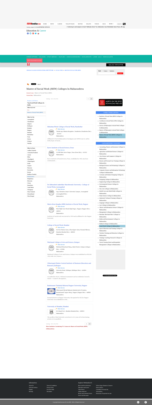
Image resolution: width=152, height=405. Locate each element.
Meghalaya (30, 178)
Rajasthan (30, 185)
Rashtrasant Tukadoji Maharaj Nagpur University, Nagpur (67, 285)
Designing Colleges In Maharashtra (109, 179)
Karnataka (30, 170)
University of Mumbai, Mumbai (58, 306)
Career (59, 24)
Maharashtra (30, 176)
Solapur (29, 141)
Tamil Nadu (30, 187)
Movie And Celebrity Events (85, 393)
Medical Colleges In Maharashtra (108, 223)
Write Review (61, 129)
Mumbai (29, 128)
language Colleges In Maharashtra (108, 203)
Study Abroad (52, 57)
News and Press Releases (84, 385)
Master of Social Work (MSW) (73, 70)
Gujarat (29, 165)
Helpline (62, 57)
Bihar (28, 157)
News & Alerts (108, 57)
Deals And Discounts (83, 395)
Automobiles (99, 391)
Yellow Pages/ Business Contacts (104, 385)
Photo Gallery (99, 387)
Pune (28, 137)
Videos (97, 24)
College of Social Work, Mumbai (58, 225)
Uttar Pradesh (31, 192)
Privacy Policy (50, 387)
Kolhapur (29, 126)
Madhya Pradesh (31, 174)
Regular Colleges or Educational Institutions (40, 70)
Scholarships (86, 57)
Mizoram (29, 181)
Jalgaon (29, 124)
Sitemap (31, 391)
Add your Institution (34, 60)
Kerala (29, 172)
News (52, 24)
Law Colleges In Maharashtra (107, 205)
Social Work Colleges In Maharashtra (109, 226)
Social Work (59, 70)
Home (45, 24)
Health (88, 24)
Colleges (42, 57)
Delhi (28, 163)
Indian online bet (82, 391)
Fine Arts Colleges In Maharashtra (108, 189)
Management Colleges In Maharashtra (109, 212)
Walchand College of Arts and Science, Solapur (63, 242)
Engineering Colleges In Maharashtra (109, 182)
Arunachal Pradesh (32, 152)
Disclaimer (49, 391)
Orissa (29, 183)
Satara (29, 139)
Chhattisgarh (31, 161)
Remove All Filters (32, 100)
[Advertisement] (76, 11)
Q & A (99, 57)
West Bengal (30, 196)
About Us (31, 385)
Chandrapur (30, 121)
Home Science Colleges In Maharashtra (110, 195)
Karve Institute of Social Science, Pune (60, 148)
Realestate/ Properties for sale (103, 393)
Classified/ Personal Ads (102, 389)
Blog (104, 24)
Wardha (29, 143)
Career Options (32, 57)
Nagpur (29, 130)
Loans (95, 57)
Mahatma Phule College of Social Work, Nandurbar (64, 127)
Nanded (29, 132)
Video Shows (81, 389)
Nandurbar (30, 134)
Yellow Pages (70, 24)
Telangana (30, 189)
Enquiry (31, 389)
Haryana (29, 168)
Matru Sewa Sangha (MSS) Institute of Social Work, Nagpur (67, 204)
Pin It (39, 84)
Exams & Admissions (73, 57)
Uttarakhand (30, 194)
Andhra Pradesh (31, 150)
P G (28, 110)
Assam (29, 155)
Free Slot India (50, 389)
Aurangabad (30, 119)
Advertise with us (44, 27)
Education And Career (83, 387)
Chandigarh (30, 159)
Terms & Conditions (52, 385)
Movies (80, 24)
